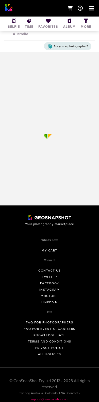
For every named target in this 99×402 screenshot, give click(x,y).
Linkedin (49, 302)
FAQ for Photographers (49, 322)
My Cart (49, 250)
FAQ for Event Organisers (49, 328)
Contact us (49, 270)
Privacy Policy (49, 348)
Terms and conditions (49, 341)
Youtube (49, 296)
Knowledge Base (50, 335)
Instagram (49, 289)
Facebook (49, 283)
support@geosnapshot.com (49, 399)
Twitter (49, 277)
